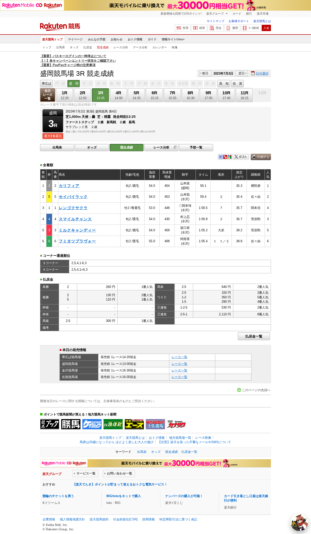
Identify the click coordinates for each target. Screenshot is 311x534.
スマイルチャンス (75, 219)
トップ (47, 47)
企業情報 (49, 519)
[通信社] (113, 424)
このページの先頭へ (256, 390)
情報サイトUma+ (173, 39)
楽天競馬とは (262, 21)
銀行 (249, 13)
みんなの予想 (96, 39)
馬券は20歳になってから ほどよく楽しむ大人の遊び (117, 442)
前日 (205, 73)
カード (237, 13)
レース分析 (120, 47)
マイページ (75, 39)
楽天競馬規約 (99, 519)
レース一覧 (179, 357)
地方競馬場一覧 (180, 437)
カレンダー (159, 47)
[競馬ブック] (49, 424)
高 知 (224, 83)
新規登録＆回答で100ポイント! (181, 13)
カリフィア (69, 186)
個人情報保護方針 (72, 519)
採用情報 (148, 519)
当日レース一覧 (47, 94)
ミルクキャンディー (77, 230)
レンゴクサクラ (73, 208)
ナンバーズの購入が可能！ (184, 496)
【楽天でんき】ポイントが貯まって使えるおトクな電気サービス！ (120, 484)
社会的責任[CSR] (125, 519)
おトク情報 (135, 39)
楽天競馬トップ (52, 39)
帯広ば (46, 83)
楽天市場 (262, 13)
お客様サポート (239, 21)
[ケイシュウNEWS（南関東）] (92, 424)
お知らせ (116, 39)
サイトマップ (215, 21)
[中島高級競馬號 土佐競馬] (155, 424)
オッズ (74, 47)
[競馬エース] (134, 424)
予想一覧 (196, 147)
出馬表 (60, 47)
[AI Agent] (299, 522)
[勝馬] (70, 424)
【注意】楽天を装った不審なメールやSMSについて (194, 442)
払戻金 (87, 47)
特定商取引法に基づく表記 (178, 519)
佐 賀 (237, 83)
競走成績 (103, 47)
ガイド (152, 39)
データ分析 (140, 47)
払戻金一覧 (253, 336)
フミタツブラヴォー (77, 241)
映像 (175, 47)
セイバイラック (73, 197)
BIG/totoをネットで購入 (123, 496)
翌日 (241, 73)
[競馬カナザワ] (176, 424)
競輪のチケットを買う (58, 496)
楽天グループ (215, 13)
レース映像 (203, 437)
